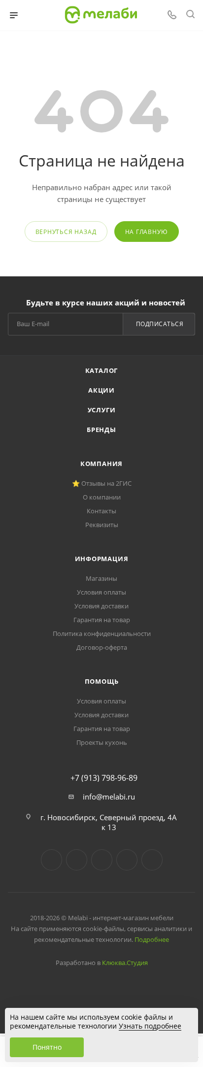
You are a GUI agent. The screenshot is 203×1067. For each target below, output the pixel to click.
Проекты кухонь (101, 742)
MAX (152, 859)
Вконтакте (51, 859)
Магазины (101, 578)
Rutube (126, 859)
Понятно (47, 1047)
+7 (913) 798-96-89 (103, 778)
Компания (101, 463)
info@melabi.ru (109, 796)
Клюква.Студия (125, 962)
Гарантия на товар (101, 619)
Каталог (101, 370)
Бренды (101, 429)
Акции (101, 390)
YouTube (101, 859)
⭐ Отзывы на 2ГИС (102, 483)
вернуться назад (66, 232)
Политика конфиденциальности (102, 633)
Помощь (102, 681)
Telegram (76, 859)
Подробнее (152, 939)
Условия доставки (101, 605)
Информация (102, 558)
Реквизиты (101, 524)
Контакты (101, 510)
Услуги (102, 409)
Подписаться (160, 324)
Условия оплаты (101, 592)
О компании (102, 497)
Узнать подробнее (150, 1026)
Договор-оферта (101, 647)
